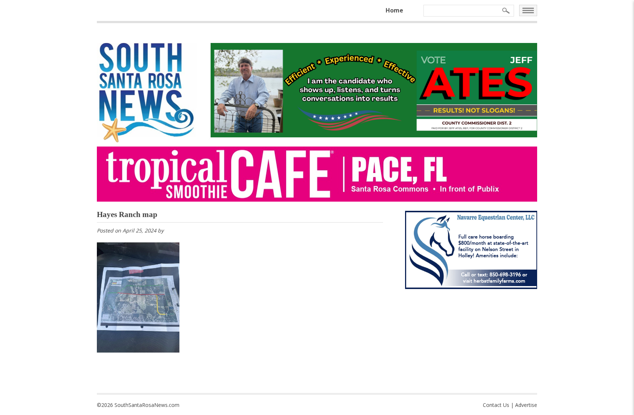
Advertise (526, 404)
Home (394, 10)
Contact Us (496, 404)
